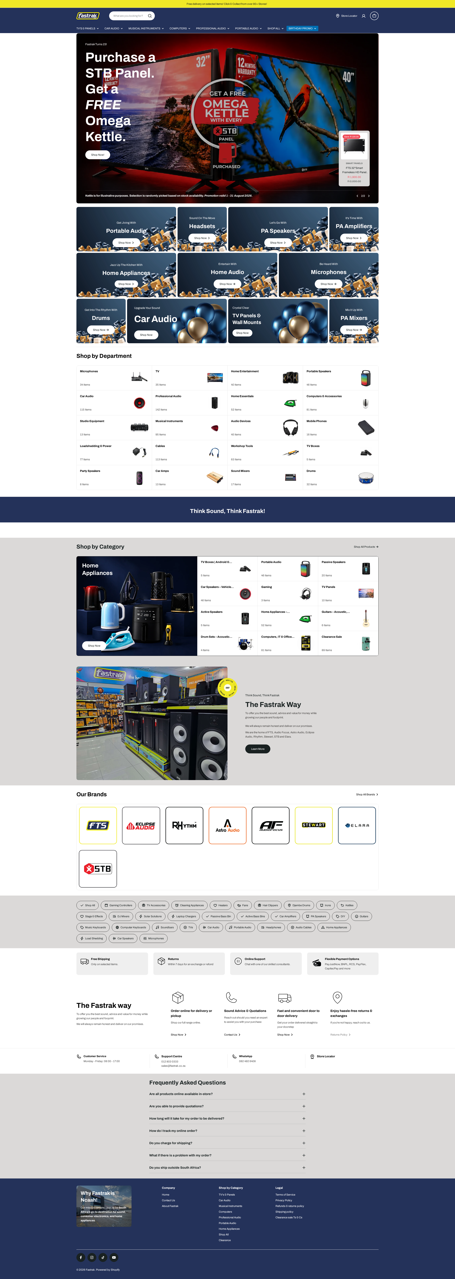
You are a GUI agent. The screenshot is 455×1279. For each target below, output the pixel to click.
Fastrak (90, 1269)
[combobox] (132, 15)
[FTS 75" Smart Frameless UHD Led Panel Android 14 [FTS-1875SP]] (354, 146)
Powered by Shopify (108, 1269)
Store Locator (326, 1056)
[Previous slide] (357, 196)
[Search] (150, 16)
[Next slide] (369, 196)
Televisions (354, 163)
